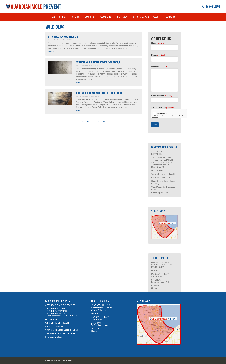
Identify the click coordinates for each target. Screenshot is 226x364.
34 (99, 121)
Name (157, 43)
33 (93, 121)
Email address (161, 96)
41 (114, 121)
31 (82, 121)
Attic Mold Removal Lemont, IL (63, 36)
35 (104, 121)
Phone (158, 55)
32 (88, 121)
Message (159, 67)
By (57, 40)
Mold (49, 40)
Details (50, 52)
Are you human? (162, 108)
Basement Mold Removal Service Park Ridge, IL (98, 62)
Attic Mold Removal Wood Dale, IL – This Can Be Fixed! (102, 92)
